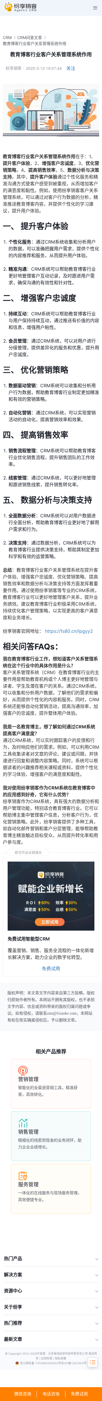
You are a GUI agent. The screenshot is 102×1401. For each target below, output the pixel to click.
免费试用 (79, 1393)
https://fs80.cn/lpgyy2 (69, 631)
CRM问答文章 (29, 37)
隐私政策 (60, 1358)
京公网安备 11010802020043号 (40, 1363)
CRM (7, 37)
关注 (70, 68)
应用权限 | (48, 1358)
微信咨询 (22, 1393)
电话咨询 (51, 1393)
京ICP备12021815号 (74, 1363)
